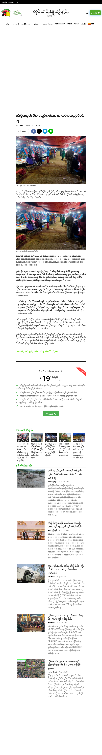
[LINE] (50, 131)
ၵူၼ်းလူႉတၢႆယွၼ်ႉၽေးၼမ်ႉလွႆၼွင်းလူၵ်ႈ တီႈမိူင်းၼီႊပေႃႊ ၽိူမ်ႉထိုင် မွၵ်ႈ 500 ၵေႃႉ (65, 474)
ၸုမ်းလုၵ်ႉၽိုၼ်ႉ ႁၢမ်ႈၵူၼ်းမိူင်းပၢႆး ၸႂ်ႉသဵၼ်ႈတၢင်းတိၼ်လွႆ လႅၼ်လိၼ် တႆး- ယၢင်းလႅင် (66, 569)
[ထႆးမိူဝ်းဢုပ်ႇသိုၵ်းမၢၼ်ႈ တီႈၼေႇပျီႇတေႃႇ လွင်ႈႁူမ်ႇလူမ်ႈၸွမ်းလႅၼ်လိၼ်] (31, 530)
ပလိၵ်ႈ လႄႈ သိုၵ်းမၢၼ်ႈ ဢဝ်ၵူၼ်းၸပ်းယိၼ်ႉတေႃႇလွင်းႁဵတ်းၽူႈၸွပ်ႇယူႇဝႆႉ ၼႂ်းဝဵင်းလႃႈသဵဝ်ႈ (23, 452)
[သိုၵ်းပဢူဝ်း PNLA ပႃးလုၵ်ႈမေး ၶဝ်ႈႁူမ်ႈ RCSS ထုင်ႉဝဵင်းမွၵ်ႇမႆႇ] (31, 623)
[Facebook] (33, 131)
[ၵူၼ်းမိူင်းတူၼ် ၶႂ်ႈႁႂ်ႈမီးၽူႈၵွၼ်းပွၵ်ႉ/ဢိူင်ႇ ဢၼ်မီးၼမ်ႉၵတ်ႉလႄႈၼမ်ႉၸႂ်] (65, 437)
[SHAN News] (12, 13)
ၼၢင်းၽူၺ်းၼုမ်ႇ (52, 481)
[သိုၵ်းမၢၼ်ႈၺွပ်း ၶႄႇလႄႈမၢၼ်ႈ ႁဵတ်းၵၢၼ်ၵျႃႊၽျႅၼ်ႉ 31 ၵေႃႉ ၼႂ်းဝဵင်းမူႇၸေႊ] (31, 668)
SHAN (20, 125)
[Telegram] (45, 131)
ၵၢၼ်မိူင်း (76, 440)
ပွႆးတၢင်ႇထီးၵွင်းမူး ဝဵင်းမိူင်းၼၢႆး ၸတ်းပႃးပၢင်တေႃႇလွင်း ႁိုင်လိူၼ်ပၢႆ (50, 449)
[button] (87, 13)
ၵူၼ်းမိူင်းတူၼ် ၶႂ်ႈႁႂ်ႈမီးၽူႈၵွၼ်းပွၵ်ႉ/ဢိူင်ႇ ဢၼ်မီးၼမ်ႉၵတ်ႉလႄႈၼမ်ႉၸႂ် (64, 449)
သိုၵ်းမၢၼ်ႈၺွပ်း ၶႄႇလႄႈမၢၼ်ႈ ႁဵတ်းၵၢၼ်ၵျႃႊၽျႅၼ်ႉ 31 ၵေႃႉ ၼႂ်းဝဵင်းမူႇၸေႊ (64, 665)
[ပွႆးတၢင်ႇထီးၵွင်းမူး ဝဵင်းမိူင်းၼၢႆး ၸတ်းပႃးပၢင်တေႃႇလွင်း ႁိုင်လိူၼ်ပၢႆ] (51, 437)
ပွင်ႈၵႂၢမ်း (63, 440)
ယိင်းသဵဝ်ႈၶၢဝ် (51, 577)
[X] (39, 131)
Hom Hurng (51, 622)
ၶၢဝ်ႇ (34, 440)
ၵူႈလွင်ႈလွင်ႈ (23, 440)
